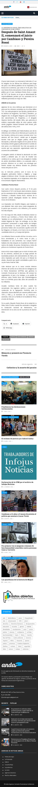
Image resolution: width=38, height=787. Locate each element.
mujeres (5, 641)
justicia (13, 336)
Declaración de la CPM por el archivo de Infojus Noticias (17, 483)
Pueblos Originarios (23, 643)
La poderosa (8, 767)
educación (6, 626)
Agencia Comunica (10, 773)
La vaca (7, 770)
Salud (19, 646)
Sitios (4, 649)
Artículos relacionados (10, 377)
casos (20, 618)
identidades (6, 629)
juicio (25, 629)
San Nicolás (6, 339)
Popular (13, 703)
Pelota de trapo (9, 757)
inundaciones (17, 629)
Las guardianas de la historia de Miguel (17, 580)
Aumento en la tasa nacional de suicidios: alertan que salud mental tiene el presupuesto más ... (23, 720)
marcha (29, 635)
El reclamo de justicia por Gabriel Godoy (17, 439)
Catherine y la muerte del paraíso (22, 367)
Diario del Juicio (6, 558)
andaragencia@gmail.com (10, 697)
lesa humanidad (21, 336)
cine (4, 621)
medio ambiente (18, 638)
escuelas (14, 626)
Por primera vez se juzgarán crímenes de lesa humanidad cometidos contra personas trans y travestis (19, 548)
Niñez (12, 641)
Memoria (10, 24)
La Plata (29, 632)
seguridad (27, 646)
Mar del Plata (7, 638)
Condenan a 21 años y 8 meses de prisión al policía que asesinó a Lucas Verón (18, 515)
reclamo (12, 646)
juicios (31, 629)
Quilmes (5, 646)
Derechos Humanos (17, 624)
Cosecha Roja (9, 765)
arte (4, 618)
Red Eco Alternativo (10, 775)
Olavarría (19, 641)
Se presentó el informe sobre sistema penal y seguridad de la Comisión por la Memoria (22, 710)
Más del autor (24, 377)
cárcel (26, 621)
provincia (12, 643)
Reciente (4, 703)
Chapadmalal (29, 618)
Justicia (4, 24)
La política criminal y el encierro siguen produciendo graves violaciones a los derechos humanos (23, 730)
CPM (20, 621)
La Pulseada (8, 759)
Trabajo (4, 447)
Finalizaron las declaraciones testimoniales (13, 408)
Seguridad (5, 417)
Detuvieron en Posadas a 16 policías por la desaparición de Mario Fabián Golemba (23, 741)
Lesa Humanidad (22, 558)
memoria (31, 336)
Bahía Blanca (12, 618)
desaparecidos (30, 624)
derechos (5, 624)
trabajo (18, 649)
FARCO (7, 762)
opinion (27, 641)
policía (5, 643)
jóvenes (12, 632)
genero (22, 626)
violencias (26, 649)
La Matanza (20, 632)
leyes (16, 635)
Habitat (29, 626)
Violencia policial (14, 417)
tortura (11, 649)
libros (22, 635)
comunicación (12, 621)
